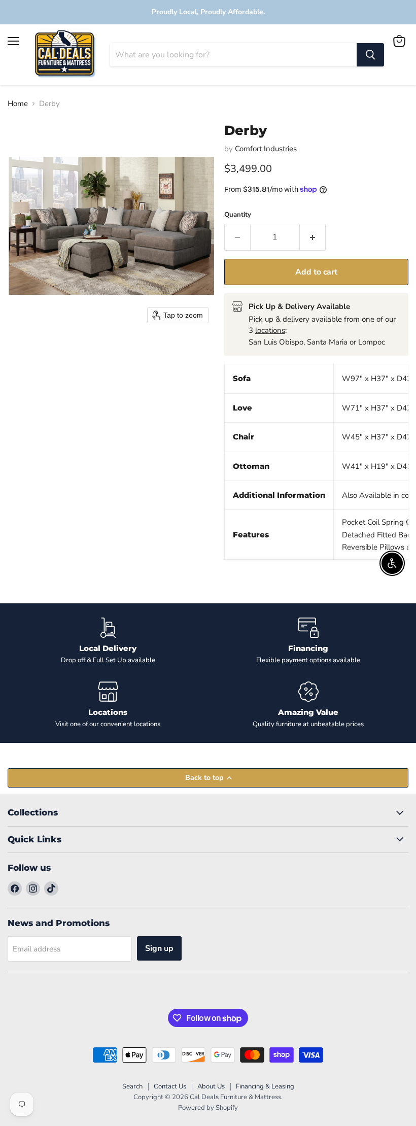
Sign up (159, 948)
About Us (211, 1086)
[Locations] (108, 705)
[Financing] (308, 641)
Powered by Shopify (208, 1107)
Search (132, 1086)
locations (270, 330)
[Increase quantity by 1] (313, 237)
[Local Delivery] (108, 641)
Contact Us (170, 1086)
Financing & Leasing (265, 1086)
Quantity (237, 215)
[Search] (370, 54)
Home (18, 103)
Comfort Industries (266, 149)
